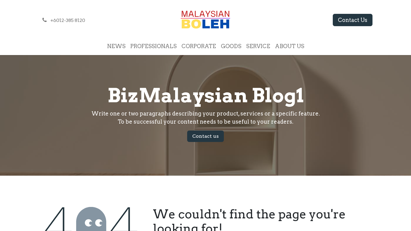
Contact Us (352, 20)
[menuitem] (116, 46)
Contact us (205, 136)
